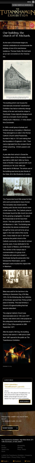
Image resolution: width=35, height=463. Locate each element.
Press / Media (22, 449)
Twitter (28, 461)
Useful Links (5, 449)
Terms (23, 457)
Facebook (17, 461)
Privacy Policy (16, 457)
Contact (3, 447)
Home (3, 445)
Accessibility (21, 445)
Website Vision (5, 457)
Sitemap (20, 447)
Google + (6, 461)
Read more (24, 401)
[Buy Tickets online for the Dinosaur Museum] (32, 26)
